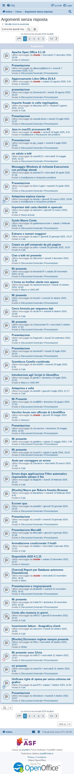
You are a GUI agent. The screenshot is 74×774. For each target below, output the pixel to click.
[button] (19, 38)
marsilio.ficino (39, 119)
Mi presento (19, 268)
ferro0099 (38, 364)
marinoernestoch (41, 285)
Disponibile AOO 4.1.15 (26, 556)
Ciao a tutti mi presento (27, 255)
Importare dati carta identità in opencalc (37, 207)
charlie (36, 55)
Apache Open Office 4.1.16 (28, 52)
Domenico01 (39, 92)
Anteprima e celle (23, 388)
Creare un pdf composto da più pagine (36, 244)
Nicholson (38, 696)
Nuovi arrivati (27, 215)
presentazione (21, 89)
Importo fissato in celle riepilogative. (35, 102)
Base (23, 580)
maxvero (37, 629)
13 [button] (51, 38)
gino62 (36, 377)
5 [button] (43, 38)
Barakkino (38, 493)
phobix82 (37, 589)
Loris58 (36, 519)
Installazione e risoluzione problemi (38, 177)
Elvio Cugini (39, 186)
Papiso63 (37, 338)
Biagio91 (37, 479)
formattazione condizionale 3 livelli (34, 543)
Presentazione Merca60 (26, 530)
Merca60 (37, 533)
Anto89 (36, 391)
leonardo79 (38, 271)
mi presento (19, 665)
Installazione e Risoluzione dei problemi (40, 134)
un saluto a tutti (22, 153)
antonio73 (38, 172)
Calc (23, 110)
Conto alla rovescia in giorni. (30, 612)
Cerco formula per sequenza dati (32, 308)
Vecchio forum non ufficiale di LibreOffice (38, 412)
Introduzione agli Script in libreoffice (35, 374)
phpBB (25, 750)
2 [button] (29, 38)
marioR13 (38, 156)
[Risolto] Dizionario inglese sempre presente (40, 639)
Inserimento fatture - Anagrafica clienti (36, 626)
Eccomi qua (19, 503)
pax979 (36, 685)
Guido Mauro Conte (24, 220)
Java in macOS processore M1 (31, 129)
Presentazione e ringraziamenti (31, 586)
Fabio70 (37, 602)
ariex (35, 247)
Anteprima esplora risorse (28, 196)
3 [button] (34, 38)
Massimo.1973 (40, 105)
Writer (24, 647)
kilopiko (36, 546)
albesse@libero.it (41, 68)
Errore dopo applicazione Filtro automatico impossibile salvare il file (39, 475)
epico (35, 236)
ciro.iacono (38, 428)
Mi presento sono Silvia (27, 652)
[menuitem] (11, 5)
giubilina (37, 441)
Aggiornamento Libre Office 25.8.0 (33, 78)
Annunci (25, 60)
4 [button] (38, 38)
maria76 (37, 668)
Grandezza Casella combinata (31, 361)
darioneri (37, 210)
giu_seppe (38, 143)
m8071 (36, 615)
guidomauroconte (41, 223)
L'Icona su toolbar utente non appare (35, 282)
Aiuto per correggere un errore (31, 460)
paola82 (37, 506)
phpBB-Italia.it (46, 753)
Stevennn (38, 258)
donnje (36, 199)
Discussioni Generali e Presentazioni (39, 73)
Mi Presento (19, 399)
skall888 (37, 402)
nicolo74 (37, 311)
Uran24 (36, 452)
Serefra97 (38, 351)
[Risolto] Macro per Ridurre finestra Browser (40, 490)
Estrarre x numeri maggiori (29, 233)
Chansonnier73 (40, 324)
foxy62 (36, 298)
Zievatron (38, 463)
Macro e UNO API (30, 289)
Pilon (35, 642)
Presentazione (21, 65)
